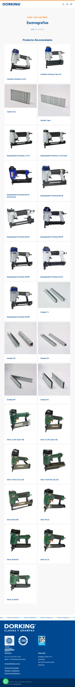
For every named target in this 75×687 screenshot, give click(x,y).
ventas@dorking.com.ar (12, 664)
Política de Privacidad (11, 668)
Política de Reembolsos (12, 673)
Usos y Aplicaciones (37, 17)
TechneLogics (17, 684)
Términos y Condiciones (11, 671)
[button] (71, 4)
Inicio (32, 29)
